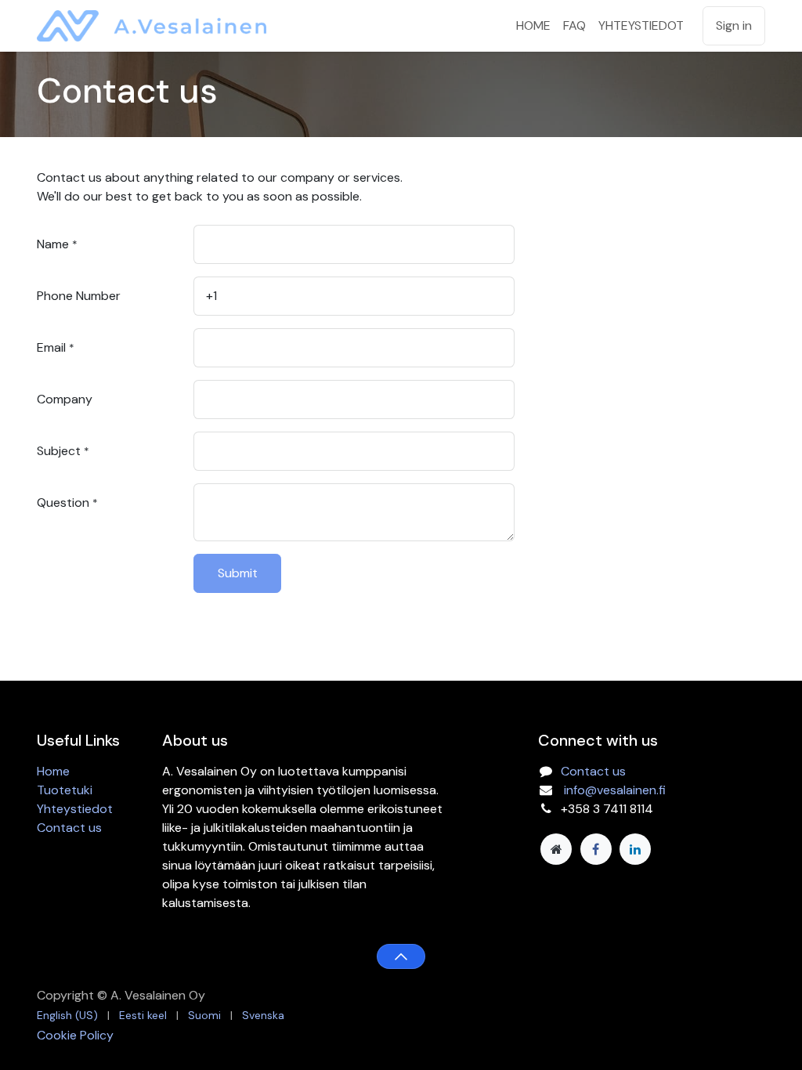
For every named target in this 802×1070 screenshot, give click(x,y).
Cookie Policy (75, 1035)
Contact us (69, 827)
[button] (400, 956)
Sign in (734, 25)
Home (53, 771)
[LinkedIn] (635, 849)
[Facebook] (596, 849)
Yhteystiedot (75, 809)
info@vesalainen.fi (615, 790)
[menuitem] (533, 26)
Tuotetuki (64, 790)
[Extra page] (556, 849)
